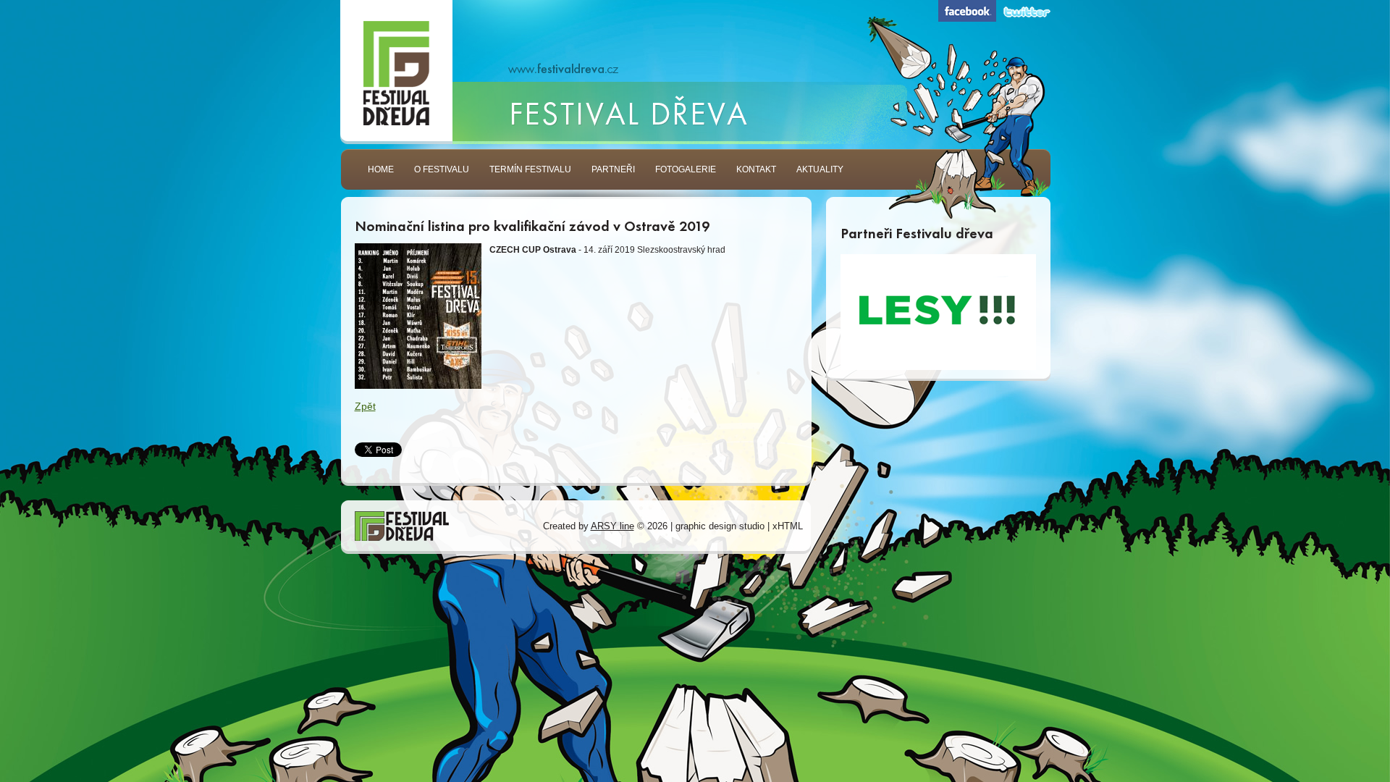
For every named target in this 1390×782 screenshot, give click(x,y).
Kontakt (756, 169)
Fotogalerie (685, 169)
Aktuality (819, 169)
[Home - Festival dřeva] (396, 74)
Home (381, 169)
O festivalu (441, 169)
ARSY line (612, 526)
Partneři (613, 169)
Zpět (365, 406)
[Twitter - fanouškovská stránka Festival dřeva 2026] (1026, 12)
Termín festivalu (530, 169)
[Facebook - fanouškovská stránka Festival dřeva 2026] (967, 11)
